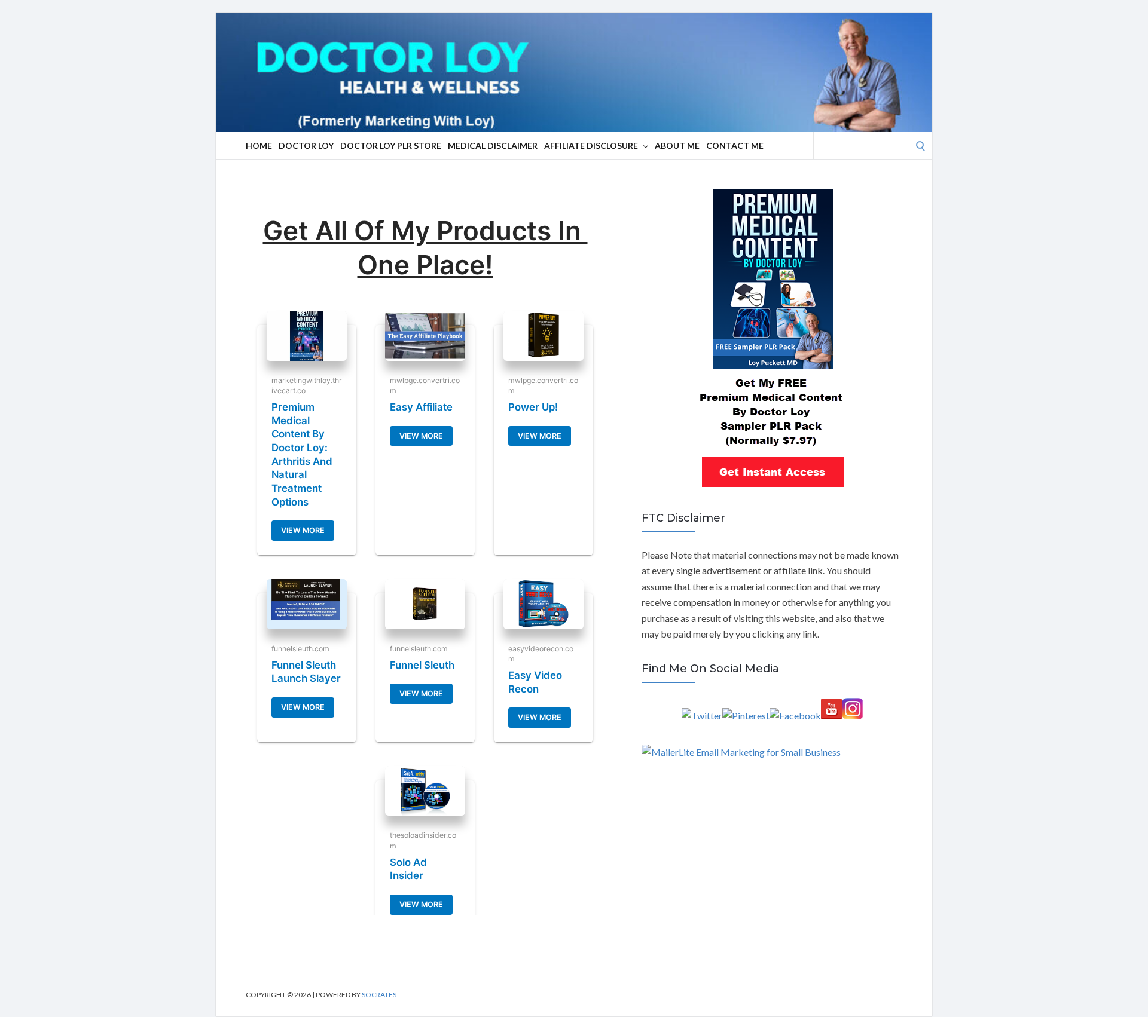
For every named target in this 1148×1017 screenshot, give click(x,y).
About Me (677, 145)
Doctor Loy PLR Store (390, 145)
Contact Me (735, 145)
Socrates (379, 994)
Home (259, 145)
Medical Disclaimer (493, 145)
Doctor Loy (306, 145)
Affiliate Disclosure (591, 145)
